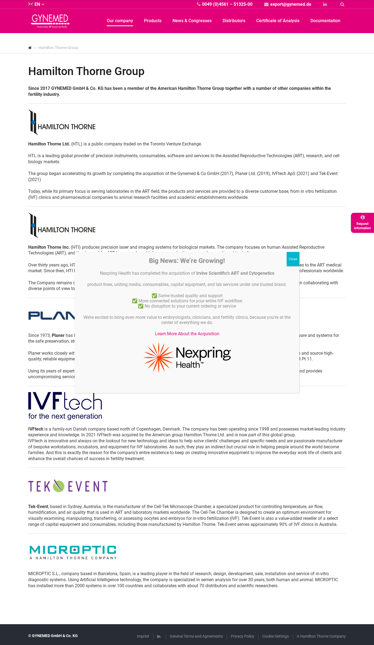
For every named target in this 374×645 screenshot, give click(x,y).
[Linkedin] (325, 4)
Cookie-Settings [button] (275, 636)
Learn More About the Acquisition (187, 333)
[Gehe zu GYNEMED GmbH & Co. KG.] (30, 47)
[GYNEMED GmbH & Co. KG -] (50, 25)
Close (293, 259)
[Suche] (343, 4)
